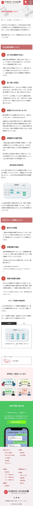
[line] (16, 498)
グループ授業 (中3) (9, 480)
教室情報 (22, 478)
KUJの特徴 (15, 361)
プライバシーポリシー (23, 501)
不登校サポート (22, 469)
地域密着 (7, 460)
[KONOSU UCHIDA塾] (11, 2)
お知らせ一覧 (23, 475)
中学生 (5, 469)
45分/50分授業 (8, 452)
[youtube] (18, 498)
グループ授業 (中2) (9, 477)
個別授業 (22, 452)
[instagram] (14, 498)
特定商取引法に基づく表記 (11, 501)
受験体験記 (22, 480)
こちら (19, 269)
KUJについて (6, 450)
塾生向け (22, 483)
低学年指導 (22, 455)
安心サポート (8, 463)
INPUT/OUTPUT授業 (9, 455)
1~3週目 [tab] (9, 323)
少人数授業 (7, 458)
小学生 (20, 450)
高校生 (5, 483)
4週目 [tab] (24, 323)
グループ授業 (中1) (9, 474)
